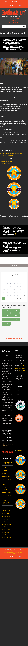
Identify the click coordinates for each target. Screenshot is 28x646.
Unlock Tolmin (6, 529)
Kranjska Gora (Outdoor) (6, 488)
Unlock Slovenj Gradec (6, 520)
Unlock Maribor (6, 510)
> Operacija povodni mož (6, 161)
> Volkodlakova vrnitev (5, 163)
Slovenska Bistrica (7, 479)
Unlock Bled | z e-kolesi (7, 533)
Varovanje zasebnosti (17, 552)
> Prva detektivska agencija (6, 155)
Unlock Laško (6, 513)
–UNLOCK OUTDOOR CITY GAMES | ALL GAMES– (7, 501)
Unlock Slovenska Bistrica (7, 525)
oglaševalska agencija (14, 550)
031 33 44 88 (22, 365)
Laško (4, 473)
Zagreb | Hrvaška (7, 492)
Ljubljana (5, 467)
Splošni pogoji (10, 552)
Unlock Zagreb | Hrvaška (7, 538)
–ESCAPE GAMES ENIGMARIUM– (7, 463)
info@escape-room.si (20, 368)
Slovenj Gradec (6, 476)
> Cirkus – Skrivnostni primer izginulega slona (11, 153)
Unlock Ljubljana (7, 507)
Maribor (5, 470)
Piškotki (4, 552)
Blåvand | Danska (7, 495)
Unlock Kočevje (6, 516)
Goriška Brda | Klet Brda (7, 483)
